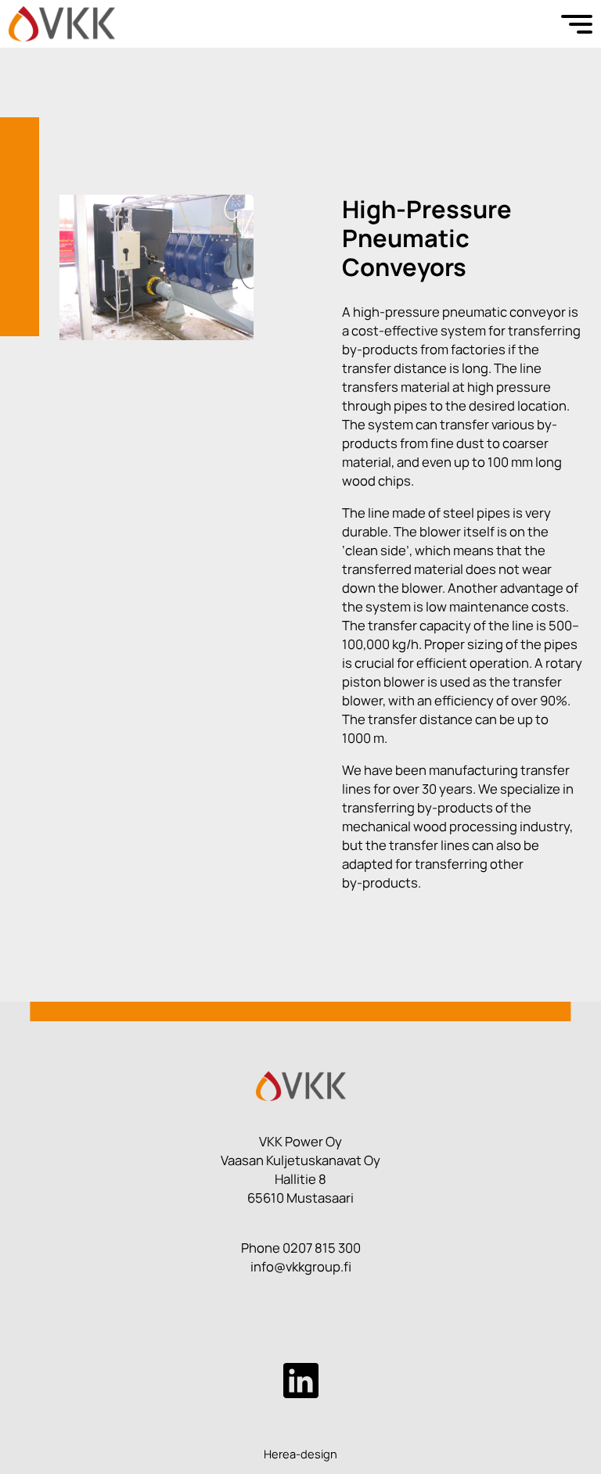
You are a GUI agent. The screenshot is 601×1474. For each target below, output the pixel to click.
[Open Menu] (576, 24)
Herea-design (300, 1453)
